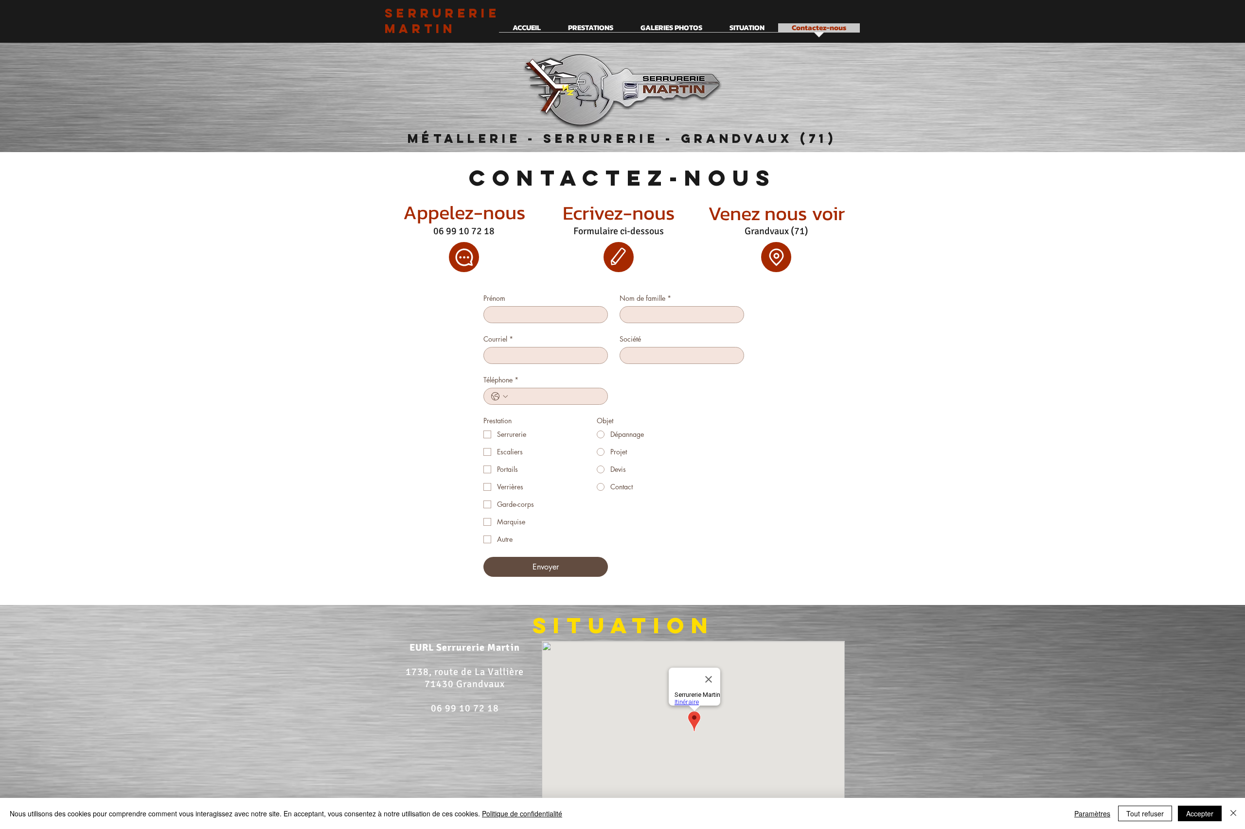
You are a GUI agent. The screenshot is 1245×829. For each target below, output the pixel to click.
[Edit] (619, 257)
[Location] (776, 257)
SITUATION (624, 625)
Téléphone (500, 380)
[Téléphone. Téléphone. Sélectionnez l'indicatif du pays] (499, 396)
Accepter (1199, 813)
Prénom (494, 298)
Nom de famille (645, 298)
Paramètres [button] (1092, 813)
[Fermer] (1233, 813)
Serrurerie (442, 13)
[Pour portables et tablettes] (464, 257)
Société (630, 339)
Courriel (498, 339)
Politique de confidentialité (522, 813)
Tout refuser (1145, 813)
